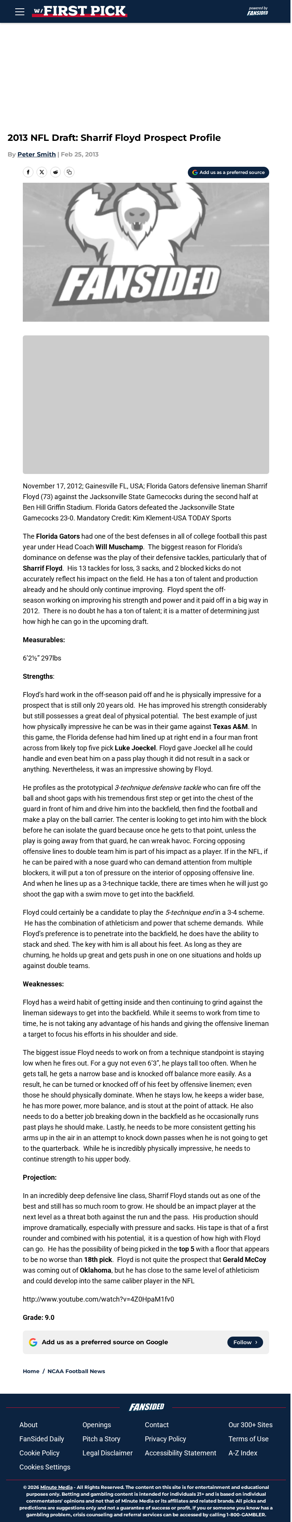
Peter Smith (36, 154)
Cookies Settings (44, 1467)
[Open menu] (19, 11)
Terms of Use (249, 1439)
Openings (97, 1425)
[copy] (69, 172)
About (28, 1425)
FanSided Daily (41, 1439)
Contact (157, 1425)
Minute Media (56, 1487)
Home (31, 1371)
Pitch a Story (102, 1439)
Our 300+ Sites (251, 1425)
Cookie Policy (39, 1453)
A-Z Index (243, 1453)
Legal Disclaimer (108, 1453)
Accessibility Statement (180, 1453)
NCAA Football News (76, 1371)
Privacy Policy (165, 1439)
